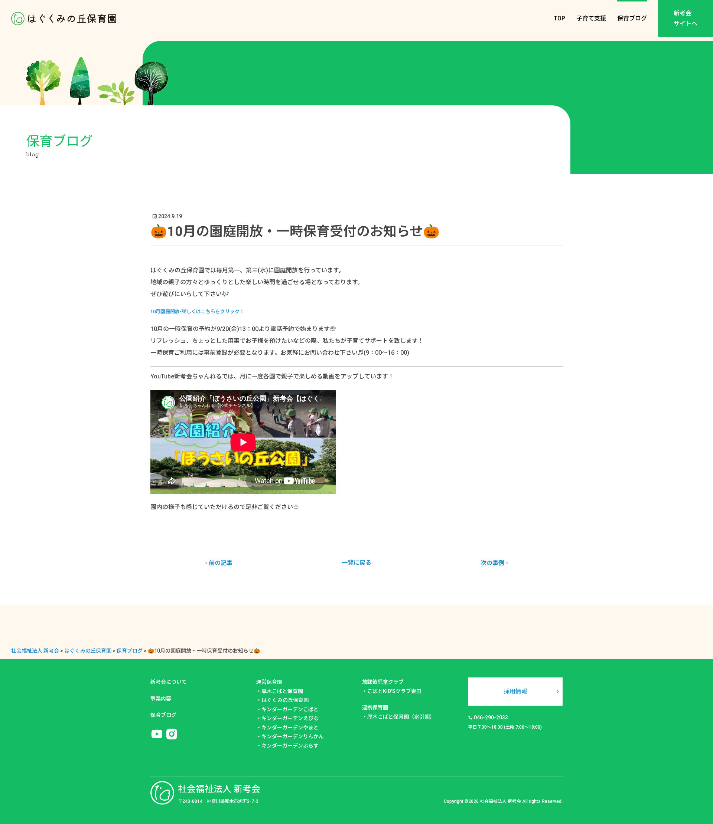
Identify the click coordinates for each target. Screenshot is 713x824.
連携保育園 (375, 707)
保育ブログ (632, 18)
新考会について (168, 682)
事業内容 (160, 699)
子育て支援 (591, 18)
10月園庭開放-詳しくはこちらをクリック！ (197, 311)
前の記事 (220, 563)
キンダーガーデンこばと (290, 709)
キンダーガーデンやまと (290, 728)
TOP (559, 18)
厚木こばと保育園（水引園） (401, 717)
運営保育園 (269, 682)
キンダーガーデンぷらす (290, 746)
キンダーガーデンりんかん (292, 736)
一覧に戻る (356, 562)
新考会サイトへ (685, 18)
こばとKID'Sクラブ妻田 (394, 691)
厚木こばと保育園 (282, 691)
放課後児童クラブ (383, 682)
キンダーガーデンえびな (290, 718)
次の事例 (492, 563)
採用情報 (515, 691)
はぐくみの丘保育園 (285, 700)
